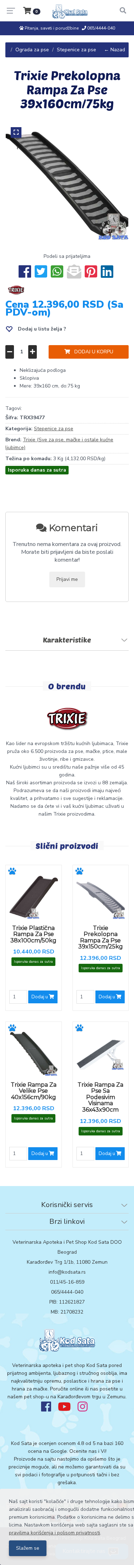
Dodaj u (40, 997)
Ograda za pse (32, 49)
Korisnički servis (67, 1205)
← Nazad (114, 49)
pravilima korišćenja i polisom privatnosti (54, 1532)
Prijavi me (67, 579)
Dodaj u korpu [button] (91, 351)
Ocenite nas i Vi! (87, 1451)
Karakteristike (67, 639)
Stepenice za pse (76, 49)
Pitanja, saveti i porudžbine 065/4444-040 (69, 28)
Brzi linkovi (67, 1221)
